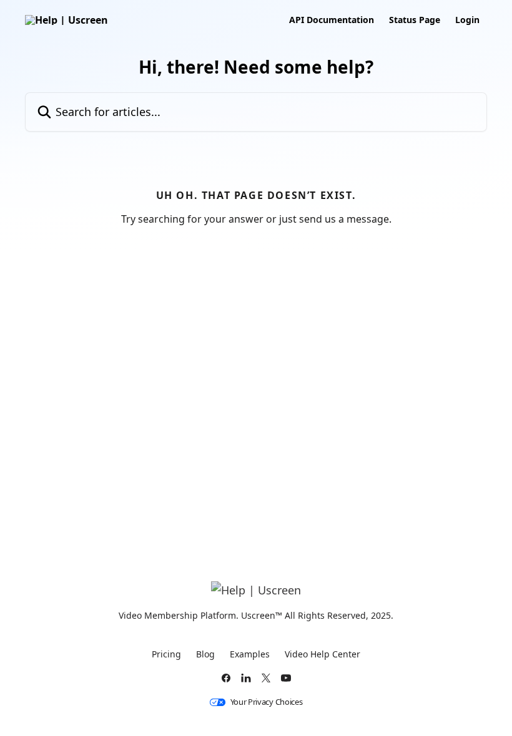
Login (467, 20)
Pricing (166, 654)
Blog (205, 654)
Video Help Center (322, 654)
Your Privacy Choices (266, 702)
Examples (250, 654)
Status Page (414, 20)
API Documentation (331, 20)
